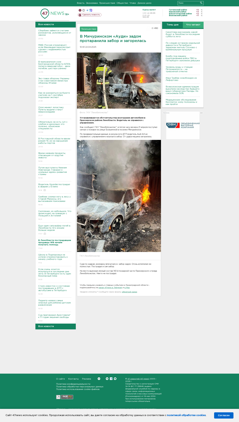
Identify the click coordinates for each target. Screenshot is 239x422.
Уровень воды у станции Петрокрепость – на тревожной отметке (179, 69)
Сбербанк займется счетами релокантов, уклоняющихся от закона (54, 34)
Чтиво (133, 3)
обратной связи (129, 292)
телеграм (87, 10)
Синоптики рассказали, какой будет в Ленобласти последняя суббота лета (183, 34)
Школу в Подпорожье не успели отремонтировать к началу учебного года (53, 259)
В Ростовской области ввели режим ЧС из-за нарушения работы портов (54, 142)
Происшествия (107, 3)
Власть (81, 3)
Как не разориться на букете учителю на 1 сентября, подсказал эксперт (54, 97)
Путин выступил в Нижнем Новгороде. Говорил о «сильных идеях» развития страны (52, 173)
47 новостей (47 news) (138, 379)
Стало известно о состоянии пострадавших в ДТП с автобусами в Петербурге (54, 290)
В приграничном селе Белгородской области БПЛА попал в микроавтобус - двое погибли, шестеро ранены (54, 67)
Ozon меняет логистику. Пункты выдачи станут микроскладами (51, 111)
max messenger (90, 10)
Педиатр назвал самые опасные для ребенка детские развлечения (54, 304)
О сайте (60, 379)
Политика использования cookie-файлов (78, 389)
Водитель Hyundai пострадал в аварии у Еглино (54, 187)
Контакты (73, 379)
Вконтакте (107, 378)
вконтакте (83, 10)
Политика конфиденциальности (73, 384)
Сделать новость (91, 15)
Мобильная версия (80, 10)
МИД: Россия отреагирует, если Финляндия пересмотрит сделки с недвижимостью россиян (54, 50)
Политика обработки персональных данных (79, 387)
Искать (201, 3)
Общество (122, 3)
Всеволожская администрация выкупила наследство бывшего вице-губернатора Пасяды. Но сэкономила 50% (182, 90)
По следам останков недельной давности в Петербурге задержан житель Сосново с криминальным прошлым (183, 46)
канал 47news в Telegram (110, 287)
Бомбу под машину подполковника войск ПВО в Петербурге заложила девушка (183, 58)
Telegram (111, 378)
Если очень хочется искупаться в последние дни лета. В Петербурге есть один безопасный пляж (54, 274)
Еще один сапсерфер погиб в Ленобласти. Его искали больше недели (54, 230)
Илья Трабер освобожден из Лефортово (181, 79)
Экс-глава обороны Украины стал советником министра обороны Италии (53, 82)
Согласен (224, 415)
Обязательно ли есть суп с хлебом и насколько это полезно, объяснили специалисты (52, 127)
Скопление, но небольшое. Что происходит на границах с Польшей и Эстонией (54, 215)
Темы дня (172, 25)
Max (115, 378)
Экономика (92, 3)
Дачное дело (144, 3)
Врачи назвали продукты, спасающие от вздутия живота (52, 157)
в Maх (127, 287)
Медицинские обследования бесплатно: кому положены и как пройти (181, 102)
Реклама (86, 379)
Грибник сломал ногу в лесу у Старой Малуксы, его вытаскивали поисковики (54, 201)
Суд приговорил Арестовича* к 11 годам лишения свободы (54, 318)
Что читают (193, 25)
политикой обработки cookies (186, 415)
